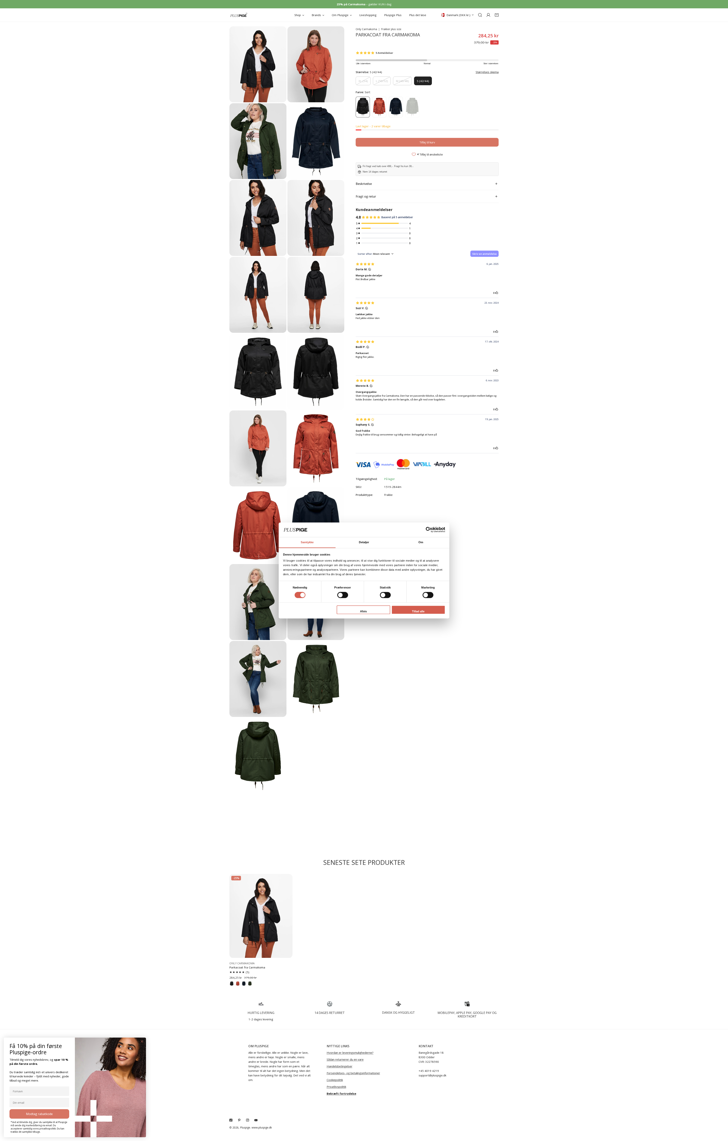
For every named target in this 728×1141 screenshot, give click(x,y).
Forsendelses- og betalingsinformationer (353, 1073)
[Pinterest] (239, 1120)
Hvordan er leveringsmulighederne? (350, 1052)
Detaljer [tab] (364, 542)
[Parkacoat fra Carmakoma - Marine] (244, 983)
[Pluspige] (238, 15)
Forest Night (412, 107)
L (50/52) (382, 81)
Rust (379, 107)
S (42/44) (423, 81)
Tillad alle (418, 611)
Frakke (388, 495)
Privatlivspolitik (336, 1087)
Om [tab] (420, 542)
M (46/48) (402, 81)
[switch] (342, 595)
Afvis (363, 611)
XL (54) (363, 81)
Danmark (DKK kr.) (458, 15)
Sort (363, 107)
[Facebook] (231, 1120)
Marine (396, 107)
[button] (497, 15)
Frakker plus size (391, 29)
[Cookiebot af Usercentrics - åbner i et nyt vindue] (428, 530)
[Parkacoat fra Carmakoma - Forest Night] (250, 983)
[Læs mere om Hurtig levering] (261, 1004)
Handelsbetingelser (339, 1066)
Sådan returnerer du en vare (345, 1059)
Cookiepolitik (335, 1080)
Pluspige (245, 1127)
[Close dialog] (142, 1041)
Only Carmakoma (366, 29)
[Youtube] (256, 1120)
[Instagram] (247, 1120)
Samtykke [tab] (307, 542)
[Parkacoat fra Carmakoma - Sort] (231, 983)
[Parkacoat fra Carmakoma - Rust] (237, 983)
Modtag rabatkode (39, 1114)
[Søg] (480, 15)
